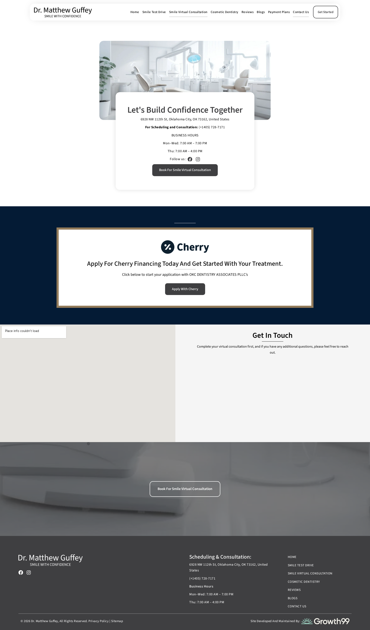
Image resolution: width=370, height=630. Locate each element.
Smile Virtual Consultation (188, 12)
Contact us (301, 12)
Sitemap (117, 621)
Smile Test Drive (154, 12)
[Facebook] (190, 159)
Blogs (261, 12)
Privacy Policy (98, 621)
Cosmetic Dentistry (224, 12)
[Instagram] (197, 159)
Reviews (248, 12)
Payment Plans (279, 12)
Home (134, 12)
